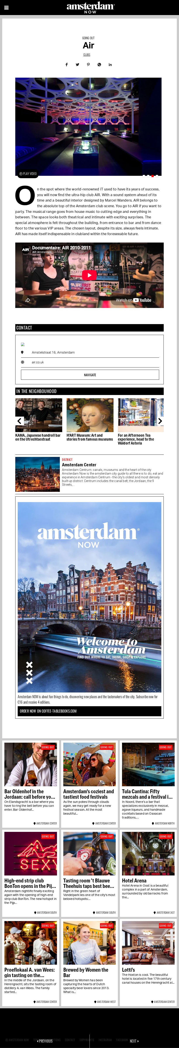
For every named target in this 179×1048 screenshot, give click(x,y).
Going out (88, 38)
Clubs (86, 54)
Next (161, 421)
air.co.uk (38, 362)
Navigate (90, 374)
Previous (19, 421)
